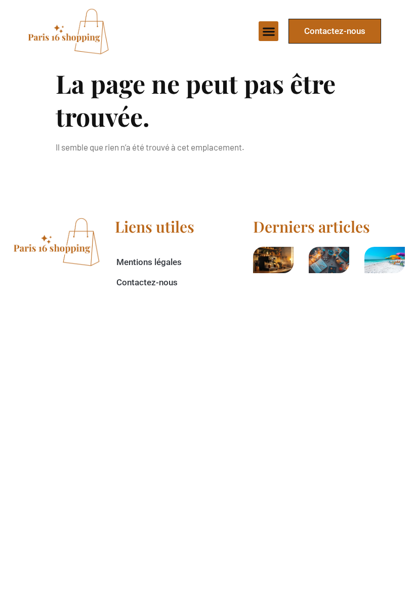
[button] (268, 31)
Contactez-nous (147, 282)
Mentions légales (149, 262)
